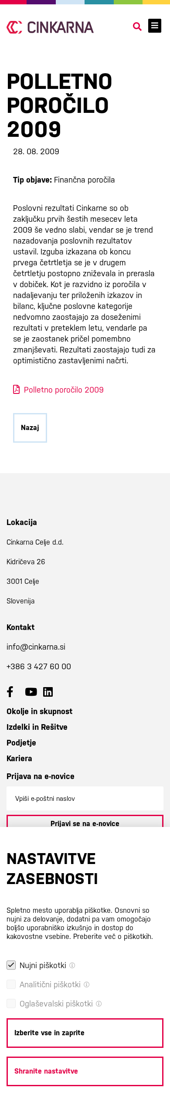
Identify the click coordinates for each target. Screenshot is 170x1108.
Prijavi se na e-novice (85, 824)
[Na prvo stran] (50, 27)
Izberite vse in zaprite (49, 1033)
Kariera (19, 758)
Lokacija (22, 522)
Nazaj (30, 428)
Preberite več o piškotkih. (113, 936)
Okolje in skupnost (39, 711)
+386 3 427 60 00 (39, 666)
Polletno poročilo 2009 (64, 389)
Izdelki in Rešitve (37, 727)
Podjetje (21, 742)
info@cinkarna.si (36, 646)
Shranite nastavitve (46, 1071)
